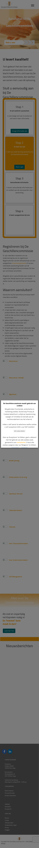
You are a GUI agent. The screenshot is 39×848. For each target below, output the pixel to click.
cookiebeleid (21, 442)
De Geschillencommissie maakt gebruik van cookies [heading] (19, 404)
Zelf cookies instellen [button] (19, 431)
